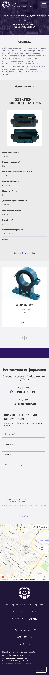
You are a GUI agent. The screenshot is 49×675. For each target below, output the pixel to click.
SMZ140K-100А (24, 304)
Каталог (21, 15)
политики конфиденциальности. (16, 663)
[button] (24, 142)
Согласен (41, 670)
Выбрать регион (20, 6)
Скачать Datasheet (22, 253)
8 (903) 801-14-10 (24, 637)
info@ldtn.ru (24, 644)
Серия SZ (24, 20)
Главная (7, 15)
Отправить (24, 516)
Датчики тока (38, 15)
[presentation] (6, 128)
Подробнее (24, 322)
